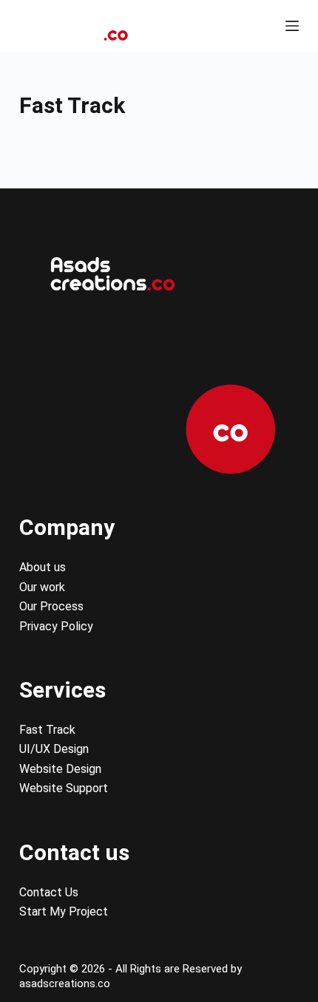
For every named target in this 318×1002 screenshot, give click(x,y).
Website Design (60, 769)
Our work (42, 587)
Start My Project (63, 911)
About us (42, 567)
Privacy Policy (56, 626)
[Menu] (292, 26)
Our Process (51, 606)
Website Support (63, 788)
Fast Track (47, 730)
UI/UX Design (54, 749)
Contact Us (48, 892)
